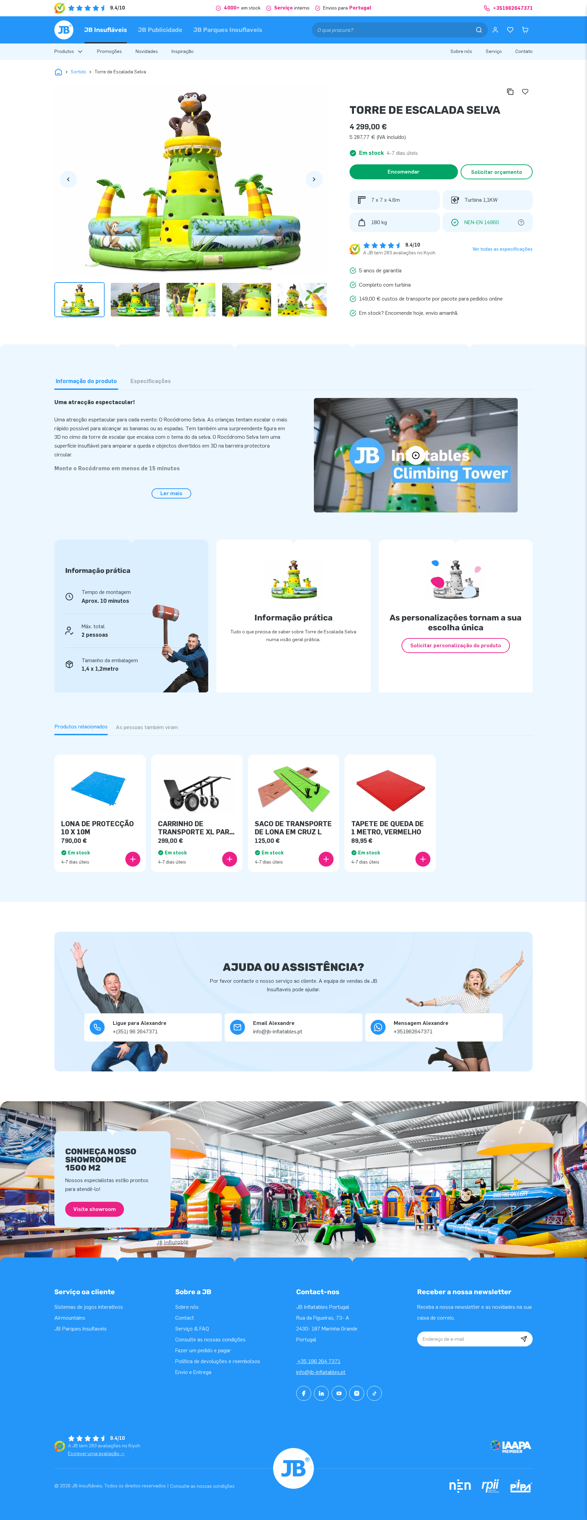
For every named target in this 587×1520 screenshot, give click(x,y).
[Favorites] (510, 29)
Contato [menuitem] (524, 51)
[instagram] (356, 1393)
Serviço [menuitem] (494, 51)
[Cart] (525, 29)
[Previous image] (68, 179)
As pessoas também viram (147, 727)
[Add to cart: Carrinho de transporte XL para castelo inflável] (229, 859)
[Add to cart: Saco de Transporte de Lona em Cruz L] (326, 859)
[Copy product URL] (510, 91)
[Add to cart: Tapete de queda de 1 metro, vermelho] (422, 859)
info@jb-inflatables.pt (320, 1372)
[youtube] (339, 1393)
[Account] (495, 29)
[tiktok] (374, 1393)
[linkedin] (321, 1393)
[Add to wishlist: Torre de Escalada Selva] (525, 91)
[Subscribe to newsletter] (524, 1339)
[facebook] (303, 1393)
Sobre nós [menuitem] (461, 51)
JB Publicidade (160, 30)
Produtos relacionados (81, 726)
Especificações (150, 381)
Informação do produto (86, 381)
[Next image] (314, 179)
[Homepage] (63, 29)
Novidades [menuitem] (147, 51)
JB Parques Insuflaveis (227, 30)
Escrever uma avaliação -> (96, 1453)
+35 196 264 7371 (318, 1361)
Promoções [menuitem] (109, 51)
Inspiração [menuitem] (183, 51)
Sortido (78, 72)
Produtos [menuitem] (64, 51)
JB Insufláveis (105, 30)
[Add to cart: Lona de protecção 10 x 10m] (132, 859)
